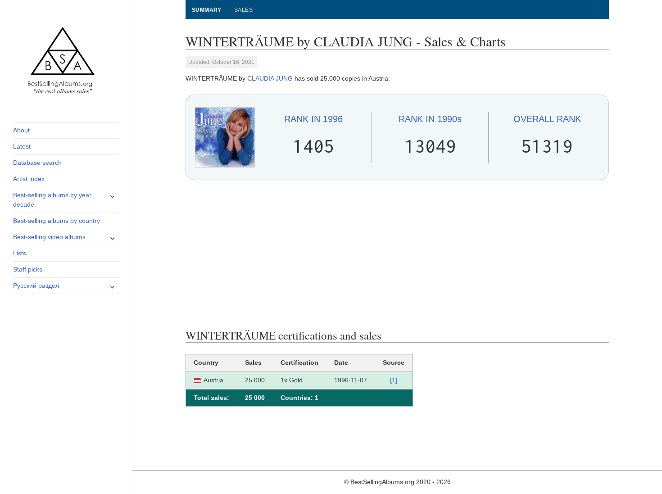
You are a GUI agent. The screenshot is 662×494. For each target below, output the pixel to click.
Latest (22, 146)
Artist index (29, 178)
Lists (19, 253)
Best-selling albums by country (56, 220)
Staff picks (27, 269)
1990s (430, 119)
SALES (243, 10)
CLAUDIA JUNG (270, 78)
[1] (393, 380)
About (21, 130)
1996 (313, 119)
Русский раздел (36, 285)
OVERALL (547, 119)
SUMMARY (207, 10)
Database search (37, 162)
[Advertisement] (397, 254)
